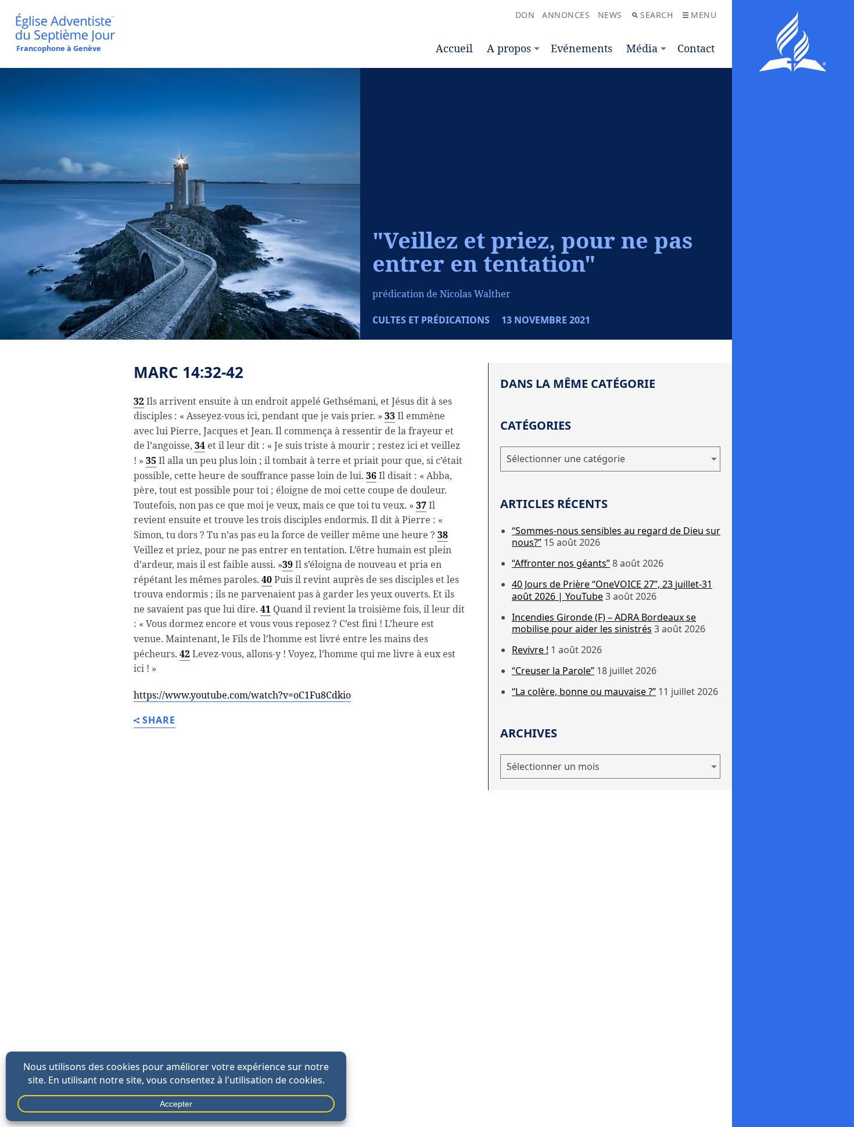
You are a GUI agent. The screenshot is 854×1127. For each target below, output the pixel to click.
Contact (696, 48)
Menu (703, 14)
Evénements (581, 48)
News (610, 14)
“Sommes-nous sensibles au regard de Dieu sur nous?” (616, 536)
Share (158, 720)
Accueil (454, 48)
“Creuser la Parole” (553, 670)
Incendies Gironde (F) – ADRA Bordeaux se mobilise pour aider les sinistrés (604, 623)
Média (642, 48)
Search (656, 14)
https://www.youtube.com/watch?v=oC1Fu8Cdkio (242, 695)
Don (525, 14)
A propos (509, 48)
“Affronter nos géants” (561, 563)
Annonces (566, 14)
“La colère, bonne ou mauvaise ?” (584, 691)
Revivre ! (530, 649)
